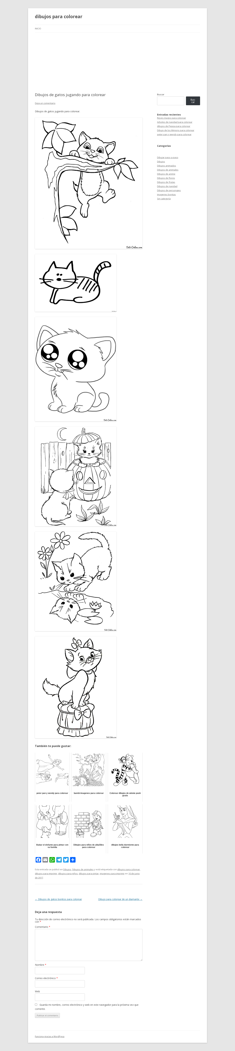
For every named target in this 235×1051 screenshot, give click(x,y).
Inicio (38, 28)
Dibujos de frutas (166, 182)
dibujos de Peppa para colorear (173, 126)
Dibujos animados (166, 165)
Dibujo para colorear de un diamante (120, 899)
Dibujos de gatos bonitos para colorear (58, 899)
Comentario (42, 926)
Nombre (40, 964)
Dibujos (67, 869)
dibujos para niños (68, 873)
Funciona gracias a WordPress (49, 1036)
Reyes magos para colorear (171, 117)
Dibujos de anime (166, 173)
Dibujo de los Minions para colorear (175, 130)
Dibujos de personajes (169, 190)
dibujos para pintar (89, 873)
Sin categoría (164, 198)
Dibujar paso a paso (167, 157)
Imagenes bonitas (166, 194)
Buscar (160, 94)
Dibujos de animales (83, 869)
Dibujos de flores (166, 178)
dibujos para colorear (58, 16)
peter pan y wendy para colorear (174, 134)
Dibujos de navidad (167, 186)
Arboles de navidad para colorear (174, 122)
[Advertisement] (117, 58)
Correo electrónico (46, 978)
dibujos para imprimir (46, 873)
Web (37, 991)
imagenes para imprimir (112, 873)
